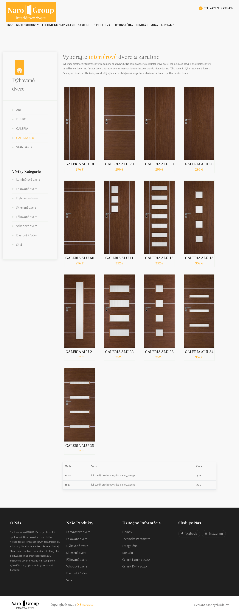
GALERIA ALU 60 (79, 258)
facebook (191, 533)
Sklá (19, 245)
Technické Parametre (58, 25)
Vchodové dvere (26, 226)
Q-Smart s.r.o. (85, 604)
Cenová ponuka (147, 25)
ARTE (19, 110)
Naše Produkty (27, 25)
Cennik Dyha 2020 (134, 566)
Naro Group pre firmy (94, 25)
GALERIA (22, 128)
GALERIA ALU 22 (119, 352)
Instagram (216, 533)
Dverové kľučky (26, 235)
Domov (127, 532)
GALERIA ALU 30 (159, 164)
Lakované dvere (26, 189)
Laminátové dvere (28, 179)
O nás (9, 25)
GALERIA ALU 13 (199, 258)
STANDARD (24, 147)
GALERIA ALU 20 (119, 164)
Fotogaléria (123, 25)
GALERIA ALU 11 (119, 258)
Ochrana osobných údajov (211, 605)
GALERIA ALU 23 (159, 352)
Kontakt (167, 25)
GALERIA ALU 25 (79, 445)
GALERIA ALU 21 (80, 352)
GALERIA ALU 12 (159, 258)
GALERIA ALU (25, 138)
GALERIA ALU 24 (199, 352)
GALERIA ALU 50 (199, 164)
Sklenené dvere (26, 207)
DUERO (21, 119)
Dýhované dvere (27, 198)
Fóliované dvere (26, 217)
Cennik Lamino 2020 (136, 559)
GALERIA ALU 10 (80, 164)
